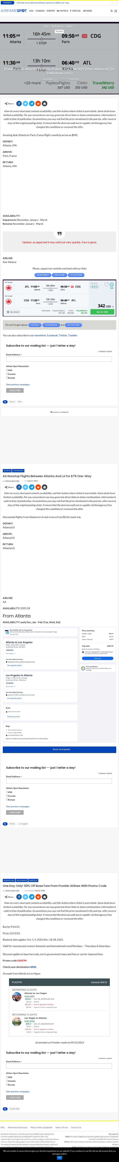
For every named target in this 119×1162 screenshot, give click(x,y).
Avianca (82, 1142)
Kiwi (101, 1139)
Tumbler (72, 335)
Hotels (64, 10)
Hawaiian (101, 1142)
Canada (40, 10)
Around (87, 10)
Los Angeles (18, 470)
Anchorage (22, 880)
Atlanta (59, 31)
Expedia (97, 1136)
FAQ (3, 1127)
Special (76, 10)
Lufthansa (109, 1142)
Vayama (115, 1139)
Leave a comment (60, 412)
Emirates (89, 1142)
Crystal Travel (94, 1139)
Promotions (9, 880)
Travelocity (114, 1147)
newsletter (40, 335)
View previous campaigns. (18, 384)
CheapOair (114, 1136)
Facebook (52, 335)
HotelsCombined (103, 1147)
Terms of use (61, 1127)
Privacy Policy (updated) (41, 1127)
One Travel (108, 1139)
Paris (20, 402)
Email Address (14, 354)
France (12, 402)
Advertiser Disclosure (17, 1127)
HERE (33, 966)
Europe (51, 10)
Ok (59, 1158)
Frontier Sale (14, 1109)
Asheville (33, 880)
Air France (75, 1142)
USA (31, 10)
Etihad (95, 1142)
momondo (89, 1136)
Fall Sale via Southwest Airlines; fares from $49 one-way (43, 2)
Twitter (63, 335)
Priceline (74, 1136)
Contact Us (76, 1127)
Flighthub (81, 1136)
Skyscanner (104, 1136)
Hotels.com (92, 1147)
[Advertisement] (59, 190)
